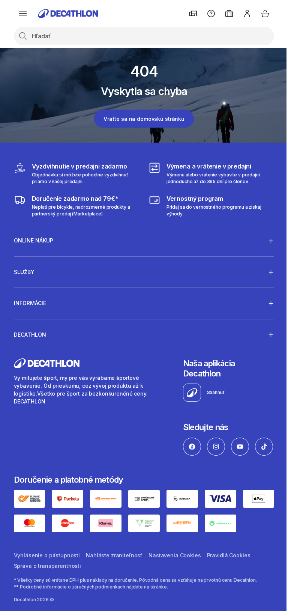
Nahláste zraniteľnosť (114, 578)
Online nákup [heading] (33, 240)
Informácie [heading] (30, 303)
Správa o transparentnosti (47, 588)
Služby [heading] (24, 272)
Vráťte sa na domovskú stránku (144, 119)
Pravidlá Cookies (228, 578)
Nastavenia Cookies (174, 578)
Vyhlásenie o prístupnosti (47, 578)
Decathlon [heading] (30, 334)
